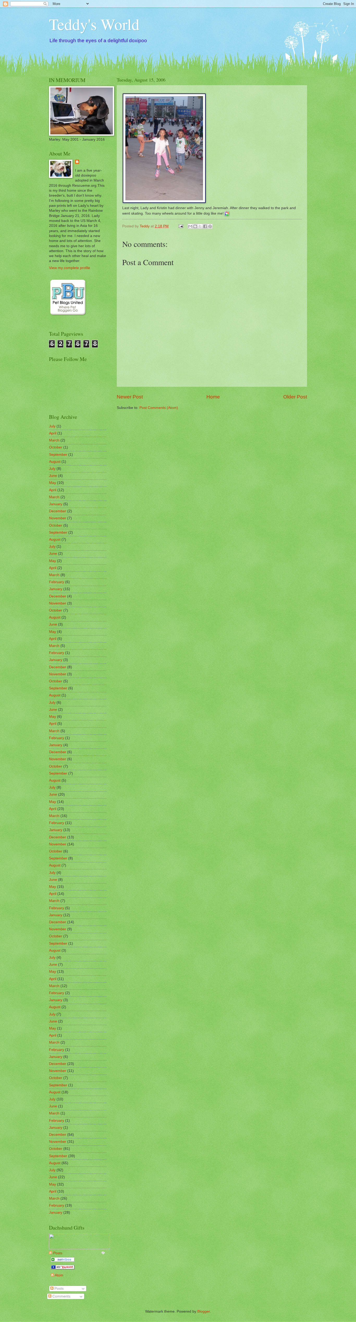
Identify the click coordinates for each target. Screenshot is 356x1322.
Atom (58, 1275)
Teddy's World (94, 24)
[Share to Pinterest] (210, 226)
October (55, 447)
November (57, 518)
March (54, 440)
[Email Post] (181, 226)
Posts (58, 1288)
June (53, 476)
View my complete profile (69, 268)
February (56, 582)
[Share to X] (200, 226)
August (54, 462)
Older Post (295, 397)
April (52, 433)
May (52, 483)
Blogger (203, 1311)
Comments (60, 1296)
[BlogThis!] (195, 226)
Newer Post (130, 397)
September (58, 455)
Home (213, 397)
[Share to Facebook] (205, 226)
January (55, 504)
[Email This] (190, 226)
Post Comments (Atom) (158, 408)
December (57, 511)
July (52, 426)
